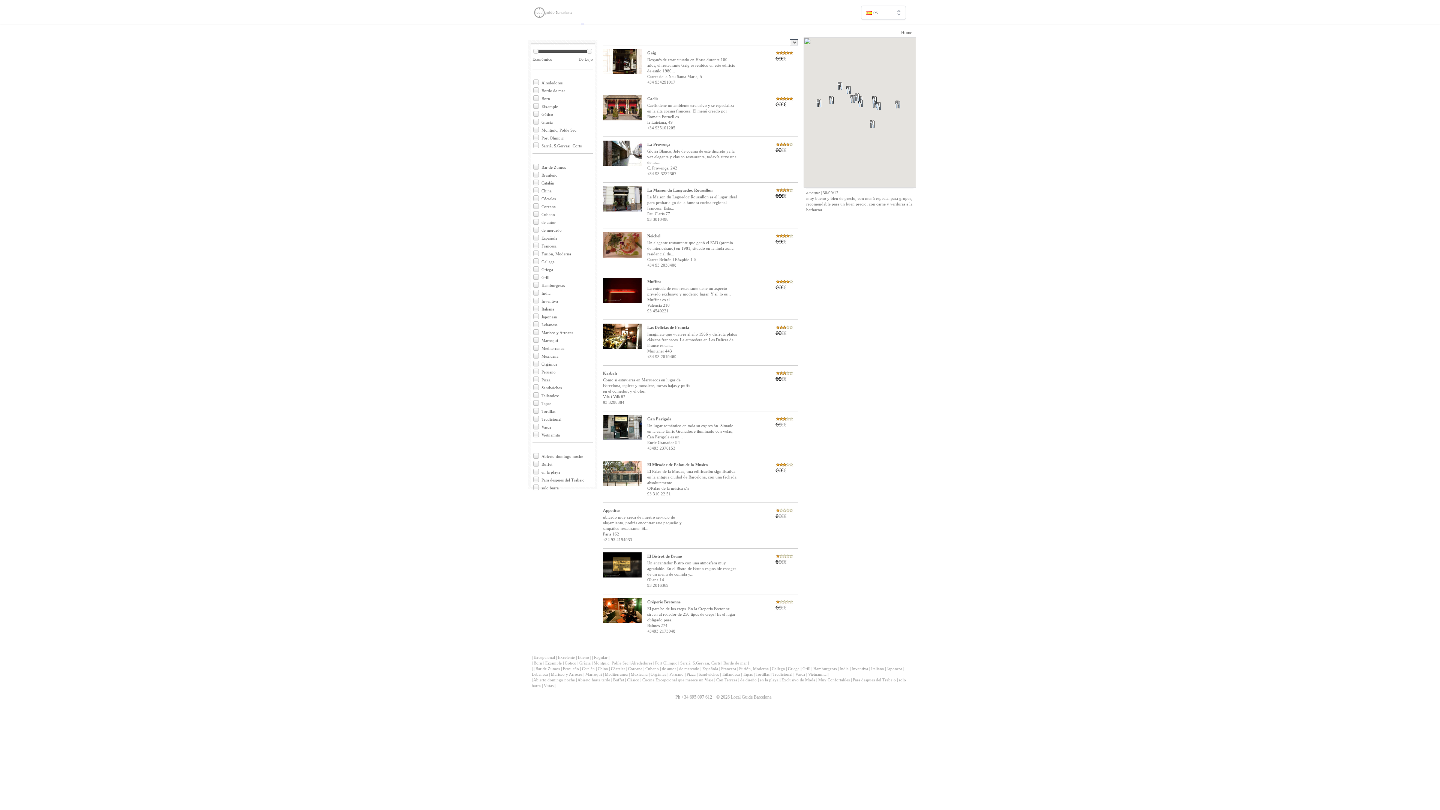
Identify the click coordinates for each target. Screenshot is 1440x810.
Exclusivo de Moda (798, 680)
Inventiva (550, 301)
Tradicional (551, 419)
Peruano (549, 372)
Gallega (548, 262)
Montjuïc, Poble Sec (559, 130)
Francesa (549, 246)
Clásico (633, 680)
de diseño (748, 680)
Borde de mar (553, 90)
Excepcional (544, 657)
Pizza (546, 380)
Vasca (546, 427)
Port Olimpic (553, 138)
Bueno (583, 657)
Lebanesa (550, 324)
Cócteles (549, 198)
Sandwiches (552, 388)
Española (549, 238)
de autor (549, 222)
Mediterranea (553, 348)
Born (546, 98)
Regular (601, 657)
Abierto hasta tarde (594, 680)
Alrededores (552, 83)
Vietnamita (551, 435)
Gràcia (547, 122)
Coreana (549, 206)
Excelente (566, 657)
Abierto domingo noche (562, 456)
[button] (881, 133)
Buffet (547, 464)
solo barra (550, 488)
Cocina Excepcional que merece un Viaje (677, 680)
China (547, 191)
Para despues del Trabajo (563, 480)
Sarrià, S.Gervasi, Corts (562, 146)
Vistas (549, 685)
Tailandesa (551, 395)
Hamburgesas (553, 285)
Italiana (548, 309)
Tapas (546, 403)
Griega (547, 269)
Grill (545, 277)
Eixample (550, 106)
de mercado (552, 230)
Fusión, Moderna (556, 254)
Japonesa (549, 317)
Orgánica (549, 364)
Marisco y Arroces (557, 332)
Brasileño (550, 175)
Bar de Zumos (554, 167)
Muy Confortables (834, 680)
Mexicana (550, 356)
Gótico (547, 114)
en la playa (551, 472)
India (546, 293)
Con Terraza (726, 680)
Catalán (548, 183)
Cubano (548, 214)
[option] (883, 28)
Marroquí (550, 340)
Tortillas (548, 411)
